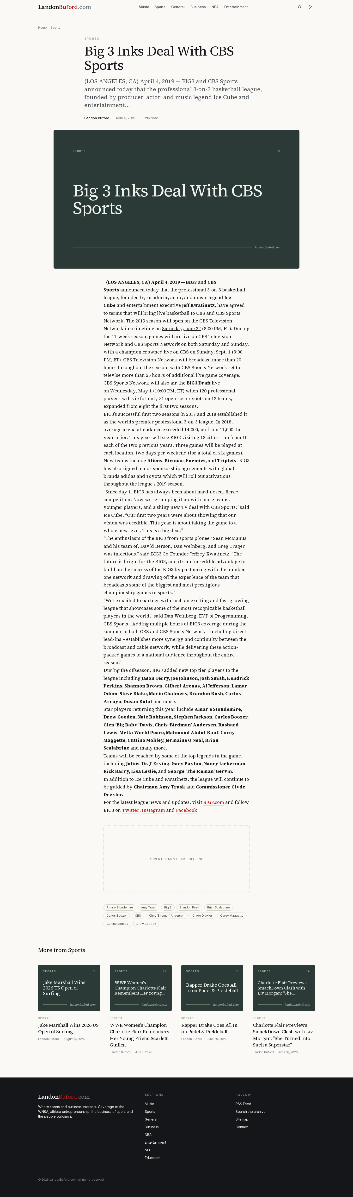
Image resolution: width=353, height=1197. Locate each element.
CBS (138, 915)
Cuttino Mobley (117, 924)
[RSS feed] (311, 7)
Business (198, 7)
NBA (215, 7)
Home (42, 27)
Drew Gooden (146, 924)
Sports (160, 7)
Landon (64, 1097)
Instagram (153, 810)
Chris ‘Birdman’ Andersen (166, 915)
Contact (242, 1127)
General (178, 7)
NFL (148, 1150)
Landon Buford (96, 118)
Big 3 (167, 907)
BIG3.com (213, 802)
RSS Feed (243, 1104)
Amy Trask (148, 907)
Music (144, 7)
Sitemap (242, 1119)
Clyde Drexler (202, 915)
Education (152, 1158)
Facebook (186, 810)
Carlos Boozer (117, 915)
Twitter (130, 810)
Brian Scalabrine (218, 907)
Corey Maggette (231, 915)
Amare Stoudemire (120, 907)
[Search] (300, 7)
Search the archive (251, 1111)
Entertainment (236, 7)
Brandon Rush (189, 907)
